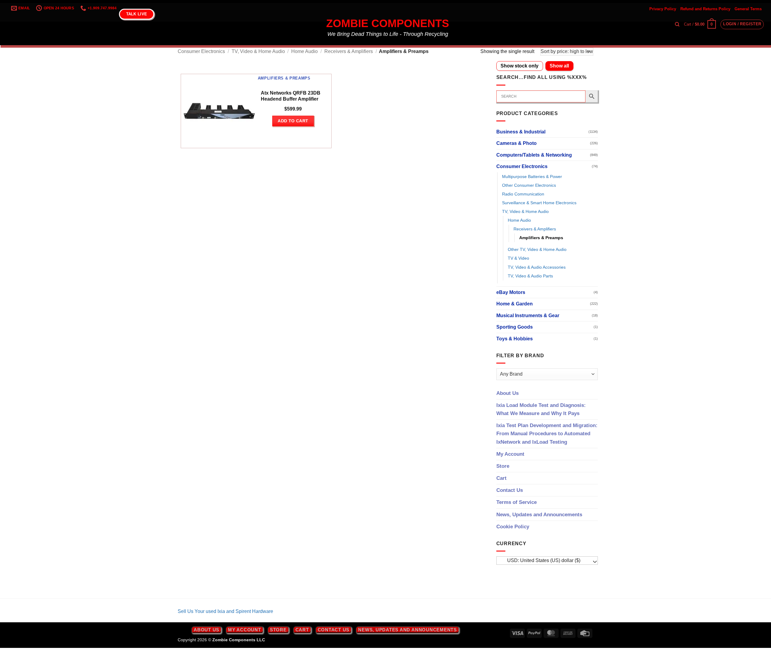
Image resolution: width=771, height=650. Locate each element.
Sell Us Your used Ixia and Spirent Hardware (225, 611)
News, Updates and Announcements (539, 514)
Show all (559, 65)
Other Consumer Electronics (529, 185)
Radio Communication (523, 194)
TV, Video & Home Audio (258, 51)
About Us (507, 393)
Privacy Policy (662, 9)
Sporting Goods (514, 327)
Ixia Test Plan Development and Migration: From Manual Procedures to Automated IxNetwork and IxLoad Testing (547, 434)
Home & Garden (514, 303)
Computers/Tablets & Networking (534, 155)
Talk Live (136, 14)
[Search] (677, 24)
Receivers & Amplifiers (348, 51)
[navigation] (547, 560)
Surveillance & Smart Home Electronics (539, 202)
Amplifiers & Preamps (541, 237)
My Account (510, 454)
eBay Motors (510, 292)
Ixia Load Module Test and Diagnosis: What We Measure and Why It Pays (541, 409)
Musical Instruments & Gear (527, 315)
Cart (501, 478)
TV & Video (518, 258)
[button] (700, 24)
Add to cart (293, 120)
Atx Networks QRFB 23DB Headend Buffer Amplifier (290, 96)
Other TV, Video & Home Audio (537, 249)
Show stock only (519, 65)
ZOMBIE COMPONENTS (387, 23)
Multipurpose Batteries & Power (532, 176)
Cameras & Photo (516, 143)
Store (502, 466)
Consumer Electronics (201, 51)
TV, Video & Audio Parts (530, 275)
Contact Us (509, 490)
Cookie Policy (512, 527)
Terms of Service (516, 502)
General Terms (748, 9)
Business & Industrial (520, 131)
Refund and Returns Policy (705, 9)
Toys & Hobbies (514, 338)
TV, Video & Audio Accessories (537, 267)
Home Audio (304, 51)
